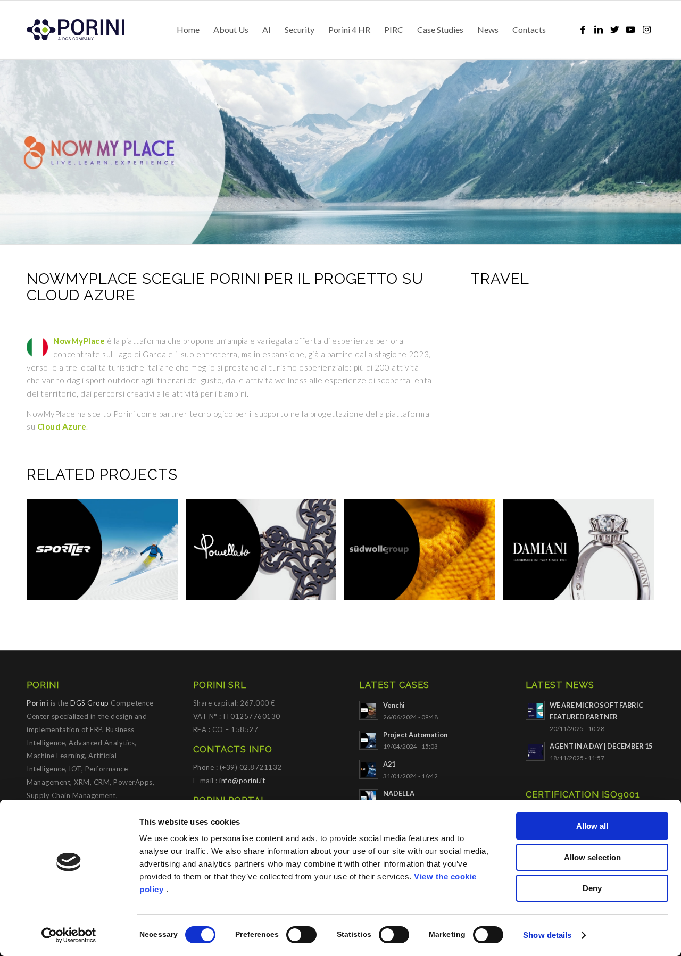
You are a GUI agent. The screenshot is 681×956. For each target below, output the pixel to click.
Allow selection (592, 857)
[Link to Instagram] (646, 29)
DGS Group (89, 703)
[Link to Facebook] (583, 29)
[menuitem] (188, 30)
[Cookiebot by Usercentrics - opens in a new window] (68, 935)
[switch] (301, 934)
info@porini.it (242, 780)
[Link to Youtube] (630, 29)
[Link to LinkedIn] (599, 29)
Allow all (592, 826)
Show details (547, 935)
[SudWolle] (423, 553)
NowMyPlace (79, 341)
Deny (592, 888)
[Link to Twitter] (614, 29)
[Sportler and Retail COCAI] (106, 553)
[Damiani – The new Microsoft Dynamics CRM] (582, 553)
